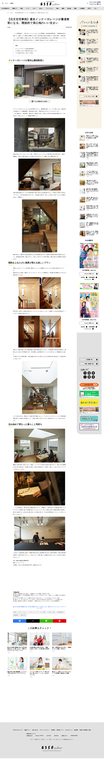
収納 (21, 8)
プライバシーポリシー (45, 730)
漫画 (75, 8)
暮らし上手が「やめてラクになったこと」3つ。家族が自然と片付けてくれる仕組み (92, 145)
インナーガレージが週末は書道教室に (25, 48)
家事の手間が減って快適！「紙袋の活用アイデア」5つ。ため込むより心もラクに (92, 164)
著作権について (60, 730)
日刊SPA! (56, 735)
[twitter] (33, 621)
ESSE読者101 (5, 8)
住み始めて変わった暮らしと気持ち (25, 53)
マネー (34, 8)
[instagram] (85, 373)
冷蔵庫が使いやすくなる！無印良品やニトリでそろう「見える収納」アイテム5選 (92, 216)
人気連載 (82, 8)
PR (8, 652)
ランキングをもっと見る (89, 96)
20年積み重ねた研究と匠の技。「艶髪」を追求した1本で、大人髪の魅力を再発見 (39, 648)
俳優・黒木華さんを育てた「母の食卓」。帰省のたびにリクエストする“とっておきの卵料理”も (92, 60)
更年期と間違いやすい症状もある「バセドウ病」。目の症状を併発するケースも (92, 207)
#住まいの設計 (52, 612)
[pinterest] (93, 377)
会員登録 (11, 3)
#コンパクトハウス (34, 612)
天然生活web (29, 735)
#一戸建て (43, 612)
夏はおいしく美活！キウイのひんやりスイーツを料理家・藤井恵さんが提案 (61, 672)
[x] (85, 377)
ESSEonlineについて (18, 730)
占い (96, 8)
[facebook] (19, 621)
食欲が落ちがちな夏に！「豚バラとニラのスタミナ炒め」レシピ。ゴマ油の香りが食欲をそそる (92, 182)
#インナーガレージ (23, 612)
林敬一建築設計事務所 (21, 560)
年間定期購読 (92, 277)
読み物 (69, 8)
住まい (41, 8)
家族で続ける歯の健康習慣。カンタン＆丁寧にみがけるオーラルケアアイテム (17, 672)
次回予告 (83, 277)
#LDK (15, 612)
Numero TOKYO (40, 735)
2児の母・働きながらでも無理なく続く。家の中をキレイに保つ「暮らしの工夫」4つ (92, 199)
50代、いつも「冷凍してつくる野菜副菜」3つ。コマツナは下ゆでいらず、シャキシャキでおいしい (92, 69)
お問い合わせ (35, 730)
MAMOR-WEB (74, 735)
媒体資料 (76, 730)
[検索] (96, 105)
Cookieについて (69, 730)
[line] (46, 621)
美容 (57, 8)
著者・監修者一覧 (89, 363)
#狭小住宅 (23, 615)
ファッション (49, 8)
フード (27, 8)
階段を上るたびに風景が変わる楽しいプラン (27, 50)
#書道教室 (16, 615)
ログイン (6, 3)
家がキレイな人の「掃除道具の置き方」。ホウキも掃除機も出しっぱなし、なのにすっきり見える (92, 233)
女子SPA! (49, 735)
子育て (89, 8)
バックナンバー (87, 279)
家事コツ (14, 8)
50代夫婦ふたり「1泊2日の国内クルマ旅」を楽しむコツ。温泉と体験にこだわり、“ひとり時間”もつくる (92, 50)
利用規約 (53, 730)
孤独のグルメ (65, 735)
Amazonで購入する (89, 273)
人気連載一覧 (89, 359)
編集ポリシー (28, 730)
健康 (63, 8)
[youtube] (89, 377)
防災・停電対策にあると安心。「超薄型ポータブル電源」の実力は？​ (61, 648)
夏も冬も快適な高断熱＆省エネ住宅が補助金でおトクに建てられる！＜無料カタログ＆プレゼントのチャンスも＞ (17, 649)
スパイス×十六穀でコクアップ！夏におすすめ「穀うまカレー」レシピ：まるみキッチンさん (39, 673)
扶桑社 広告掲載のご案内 (85, 730)
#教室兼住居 (60, 612)
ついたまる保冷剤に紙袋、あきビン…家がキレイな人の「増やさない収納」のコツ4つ (92, 32)
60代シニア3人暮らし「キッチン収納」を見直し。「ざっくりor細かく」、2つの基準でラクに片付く (92, 41)
